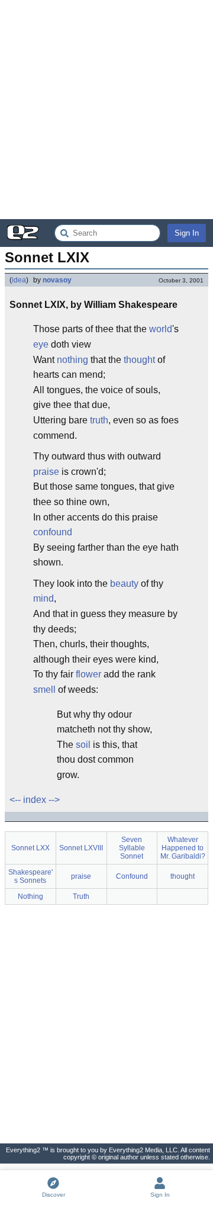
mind (43, 598)
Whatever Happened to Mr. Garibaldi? (182, 848)
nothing (72, 360)
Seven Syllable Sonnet (132, 848)
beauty (124, 584)
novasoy (57, 280)
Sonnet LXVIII (81, 848)
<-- (15, 800)
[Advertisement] (106, 109)
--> (54, 800)
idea (19, 280)
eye (41, 344)
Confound (132, 876)
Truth (81, 896)
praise (46, 472)
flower (88, 674)
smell (44, 690)
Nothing (30, 896)
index (34, 800)
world (160, 329)
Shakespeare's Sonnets (30, 876)
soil (83, 745)
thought (139, 360)
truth (99, 420)
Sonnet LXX (30, 848)
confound (52, 532)
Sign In (187, 233)
